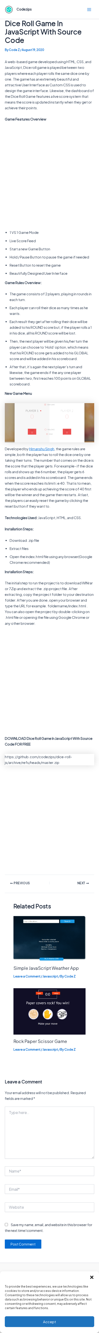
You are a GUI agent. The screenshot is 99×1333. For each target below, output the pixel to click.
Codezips (24, 9)
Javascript (50, 976)
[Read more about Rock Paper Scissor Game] (49, 1011)
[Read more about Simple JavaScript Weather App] (49, 938)
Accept (49, 1321)
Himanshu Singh (41, 449)
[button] (91, 1277)
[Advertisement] (49, 177)
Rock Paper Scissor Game (40, 1041)
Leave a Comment (26, 976)
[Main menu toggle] (89, 10)
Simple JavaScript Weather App (46, 968)
